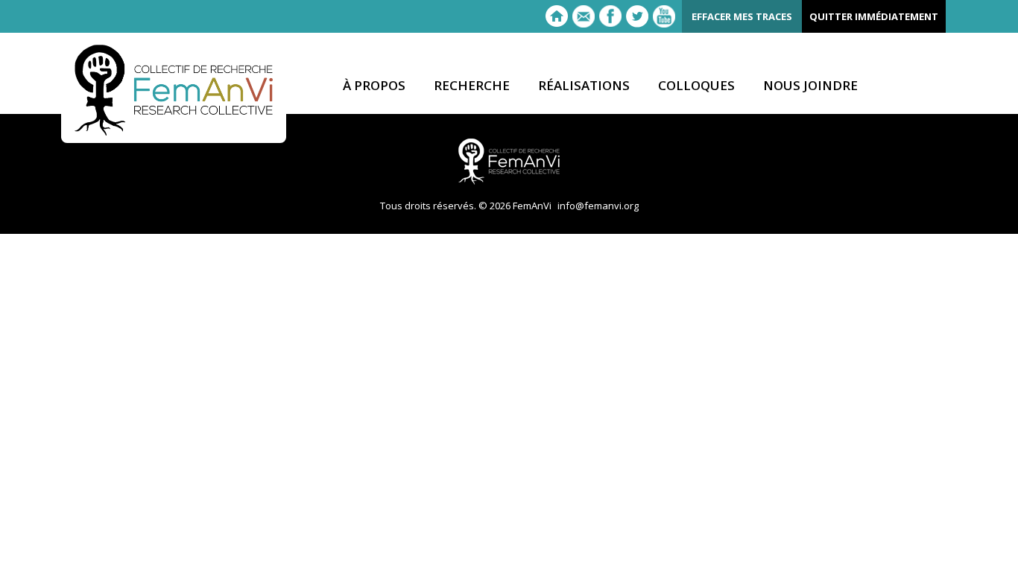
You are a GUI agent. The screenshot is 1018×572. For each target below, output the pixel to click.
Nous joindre (810, 86)
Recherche (472, 86)
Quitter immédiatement (873, 16)
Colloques (696, 86)
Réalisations (584, 86)
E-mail (583, 16)
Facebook (610, 16)
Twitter (637, 16)
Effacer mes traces (742, 16)
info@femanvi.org (598, 205)
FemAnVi (173, 90)
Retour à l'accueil (557, 16)
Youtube (664, 16)
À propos (374, 86)
